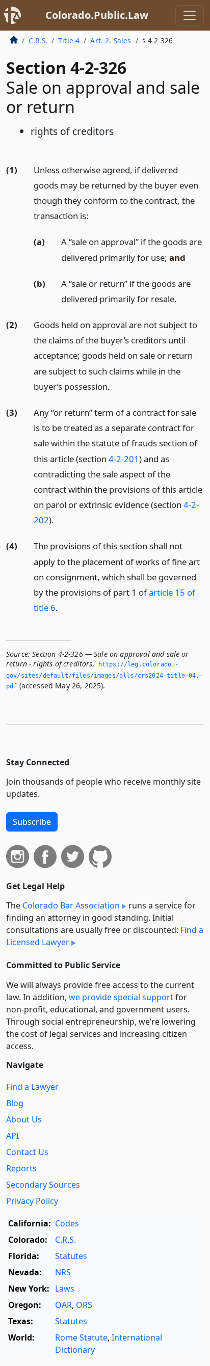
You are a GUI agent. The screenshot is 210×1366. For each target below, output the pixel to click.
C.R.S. (38, 40)
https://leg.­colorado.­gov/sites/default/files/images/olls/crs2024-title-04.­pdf (104, 675)
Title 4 (69, 40)
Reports (21, 1168)
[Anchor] (94, 215)
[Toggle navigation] (189, 15)
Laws (64, 1288)
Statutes (71, 1256)
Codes (67, 1223)
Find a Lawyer (32, 1086)
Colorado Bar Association (71, 905)
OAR (63, 1304)
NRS (63, 1272)
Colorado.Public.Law (96, 15)
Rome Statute (81, 1337)
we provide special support (121, 997)
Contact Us (27, 1152)
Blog (14, 1103)
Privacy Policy (32, 1201)
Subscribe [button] (32, 821)
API (12, 1135)
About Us (24, 1119)
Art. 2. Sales (110, 40)
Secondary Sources (43, 1184)
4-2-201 (124, 459)
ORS (84, 1304)
